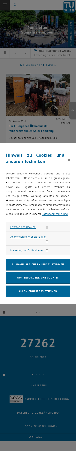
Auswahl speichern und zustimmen (38, 264)
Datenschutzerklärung (55, 213)
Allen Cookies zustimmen (38, 291)
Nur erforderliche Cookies (38, 277)
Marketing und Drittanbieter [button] (26, 250)
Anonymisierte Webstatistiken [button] (28, 236)
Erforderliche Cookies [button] (23, 226)
